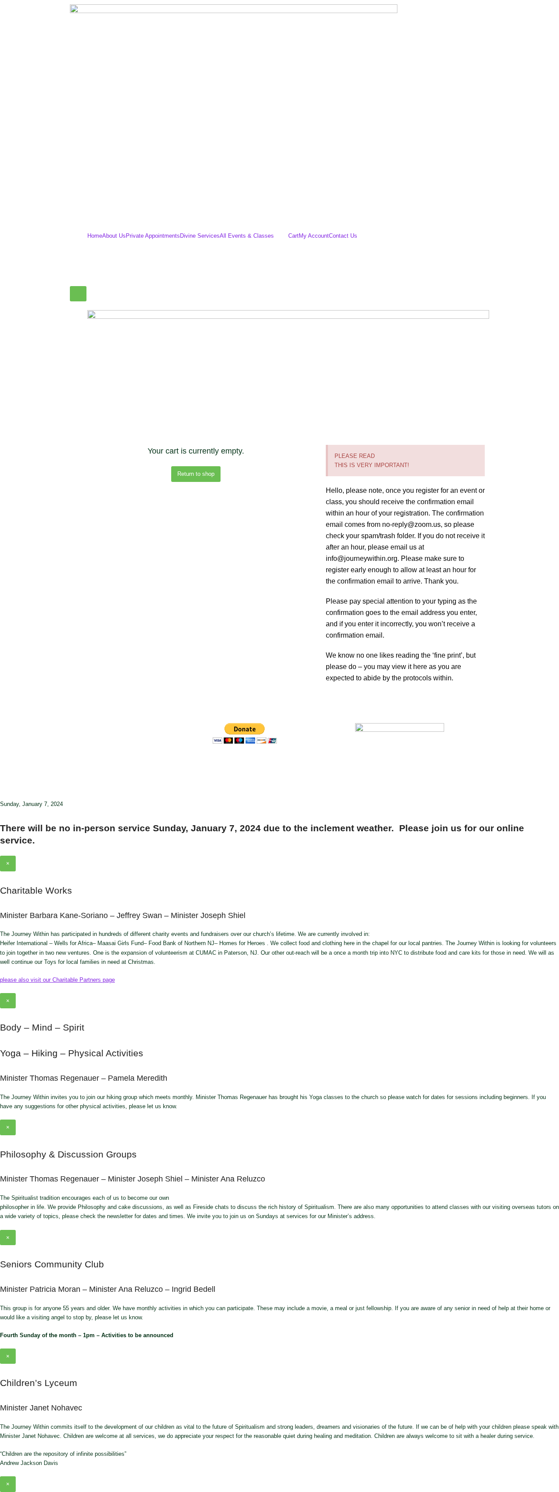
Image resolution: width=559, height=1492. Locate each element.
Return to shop (195, 474)
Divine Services (200, 235)
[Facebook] (224, 766)
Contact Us (343, 235)
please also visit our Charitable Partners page (57, 979)
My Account (314, 235)
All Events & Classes (247, 235)
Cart (293, 235)
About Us (114, 235)
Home (94, 235)
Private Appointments (153, 235)
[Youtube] (271, 766)
